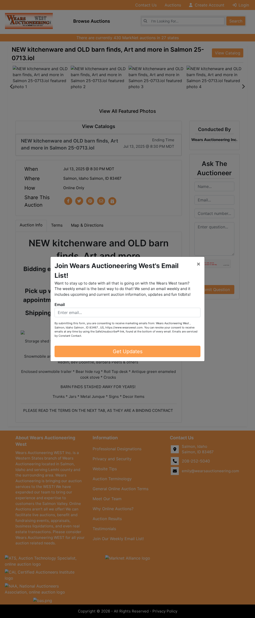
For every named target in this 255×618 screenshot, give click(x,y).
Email (60, 304)
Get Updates (127, 351)
